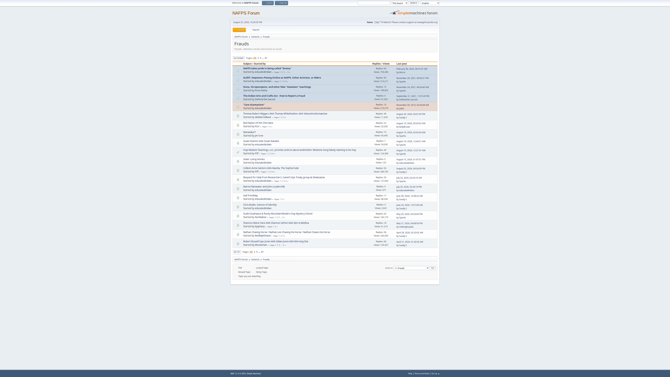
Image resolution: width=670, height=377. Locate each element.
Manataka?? (249, 132)
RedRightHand (262, 235)
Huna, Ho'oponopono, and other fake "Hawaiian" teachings (277, 86)
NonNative (260, 217)
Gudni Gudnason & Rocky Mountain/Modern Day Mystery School (277, 213)
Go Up (237, 252)
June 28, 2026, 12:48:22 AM (409, 195)
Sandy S (403, 117)
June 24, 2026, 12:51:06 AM (409, 205)
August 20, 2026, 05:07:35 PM (410, 114)
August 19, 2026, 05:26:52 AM (410, 123)
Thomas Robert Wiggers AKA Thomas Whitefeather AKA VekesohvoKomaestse (285, 113)
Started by (260, 63)
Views (386, 63)
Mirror (402, 72)
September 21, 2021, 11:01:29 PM (412, 96)
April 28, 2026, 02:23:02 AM (409, 232)
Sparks (402, 81)
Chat (376, 22)
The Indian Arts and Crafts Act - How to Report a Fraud (274, 95)
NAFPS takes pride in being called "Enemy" (267, 68)
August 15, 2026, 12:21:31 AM (410, 150)
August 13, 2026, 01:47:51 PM (410, 159)
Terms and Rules (422, 373)
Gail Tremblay (250, 195)
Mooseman (261, 244)
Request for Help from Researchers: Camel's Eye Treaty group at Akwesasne (284, 177)
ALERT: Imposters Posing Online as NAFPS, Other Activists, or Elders (282, 77)
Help (410, 373)
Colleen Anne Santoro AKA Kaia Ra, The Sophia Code (271, 168)
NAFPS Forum (246, 13)
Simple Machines (254, 373)
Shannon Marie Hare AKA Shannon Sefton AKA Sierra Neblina (276, 222)
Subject (247, 63)
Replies (376, 63)
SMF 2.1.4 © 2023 (238, 373)
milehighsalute (406, 226)
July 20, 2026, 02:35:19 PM (409, 186)
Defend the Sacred (265, 99)
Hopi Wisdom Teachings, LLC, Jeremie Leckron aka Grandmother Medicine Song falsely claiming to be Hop (299, 149)
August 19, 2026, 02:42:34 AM (410, 132)
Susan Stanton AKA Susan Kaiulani (261, 141)
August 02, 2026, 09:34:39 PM (410, 168)
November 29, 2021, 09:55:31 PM (412, 78)
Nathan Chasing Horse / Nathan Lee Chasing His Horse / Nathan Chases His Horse (286, 232)
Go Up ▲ (435, 373)
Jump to (389, 268)
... (263, 58)
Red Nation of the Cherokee (258, 122)
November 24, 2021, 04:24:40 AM (412, 87)
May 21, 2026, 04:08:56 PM (409, 223)
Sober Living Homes (254, 159)
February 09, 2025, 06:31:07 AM (411, 68)
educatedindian (263, 71)
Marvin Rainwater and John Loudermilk (264, 186)
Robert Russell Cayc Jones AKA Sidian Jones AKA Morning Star (275, 241)
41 (266, 58)
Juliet (401, 108)
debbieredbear (263, 117)
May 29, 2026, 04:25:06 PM (409, 214)
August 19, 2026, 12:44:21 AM (410, 141)
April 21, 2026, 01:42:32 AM (409, 241)
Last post (401, 63)
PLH (257, 126)
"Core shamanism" (254, 104)
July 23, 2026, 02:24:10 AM (409, 177)
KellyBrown (404, 126)
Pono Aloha (261, 90)
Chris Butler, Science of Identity (260, 204)
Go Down (238, 58)
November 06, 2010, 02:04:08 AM (412, 105)
